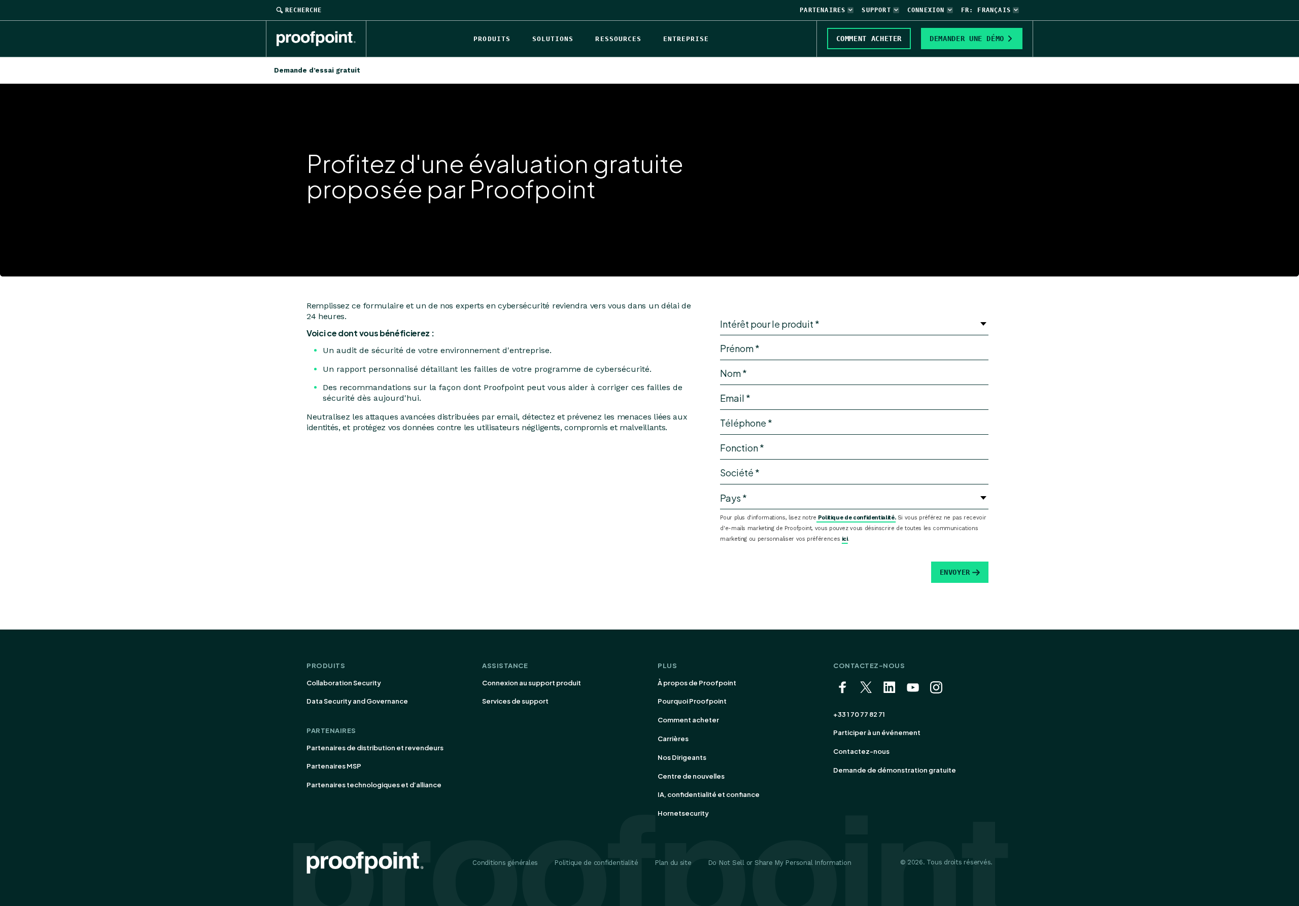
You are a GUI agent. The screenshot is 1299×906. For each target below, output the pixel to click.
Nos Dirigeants (682, 757)
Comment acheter (688, 720)
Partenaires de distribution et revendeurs (374, 748)
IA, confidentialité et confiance (709, 794)
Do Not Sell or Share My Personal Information (779, 862)
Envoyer (955, 572)
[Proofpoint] (321, 38)
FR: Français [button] (986, 10)
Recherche (303, 10)
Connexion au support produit (531, 683)
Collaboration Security (343, 683)
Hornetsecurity (683, 813)
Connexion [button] (926, 10)
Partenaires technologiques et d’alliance (373, 785)
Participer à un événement (876, 732)
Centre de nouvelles (691, 776)
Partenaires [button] (822, 10)
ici (845, 539)
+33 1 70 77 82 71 (859, 714)
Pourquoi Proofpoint (692, 701)
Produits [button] (491, 39)
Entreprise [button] (686, 39)
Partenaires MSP (333, 766)
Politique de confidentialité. (856, 517)
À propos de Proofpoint (697, 683)
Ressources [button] (618, 39)
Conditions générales (505, 862)
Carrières (673, 739)
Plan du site (673, 862)
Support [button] (876, 10)
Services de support (515, 701)
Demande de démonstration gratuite (894, 770)
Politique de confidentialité (596, 862)
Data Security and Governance (357, 701)
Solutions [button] (552, 39)
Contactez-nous (861, 751)
